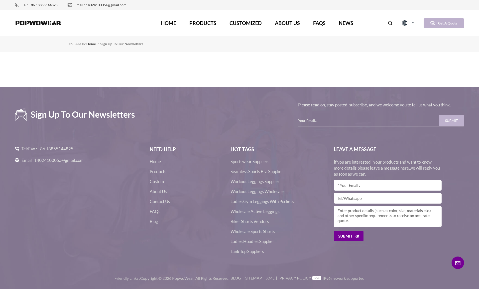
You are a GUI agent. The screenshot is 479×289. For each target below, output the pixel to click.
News (346, 23)
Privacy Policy (295, 278)
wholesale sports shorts (253, 231)
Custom (157, 181)
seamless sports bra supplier (257, 171)
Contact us (160, 201)
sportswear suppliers (250, 161)
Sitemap (253, 278)
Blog (154, 221)
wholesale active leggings (255, 211)
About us (287, 23)
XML (270, 278)
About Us (158, 191)
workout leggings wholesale (257, 191)
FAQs (319, 23)
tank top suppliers (247, 251)
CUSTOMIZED (246, 23)
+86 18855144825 (55, 148)
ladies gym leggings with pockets (262, 201)
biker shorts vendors (250, 221)
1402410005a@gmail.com (59, 160)
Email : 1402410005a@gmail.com (100, 5)
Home (168, 23)
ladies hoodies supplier (252, 241)
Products (202, 23)
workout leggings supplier (255, 181)
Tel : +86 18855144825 (40, 5)
